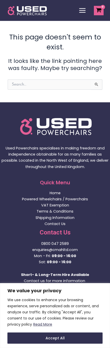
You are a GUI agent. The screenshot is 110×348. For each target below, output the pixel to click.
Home (55, 193)
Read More (42, 324)
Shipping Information (55, 217)
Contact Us (55, 223)
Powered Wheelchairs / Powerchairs (55, 199)
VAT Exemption (55, 205)
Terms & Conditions (55, 211)
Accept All (55, 338)
